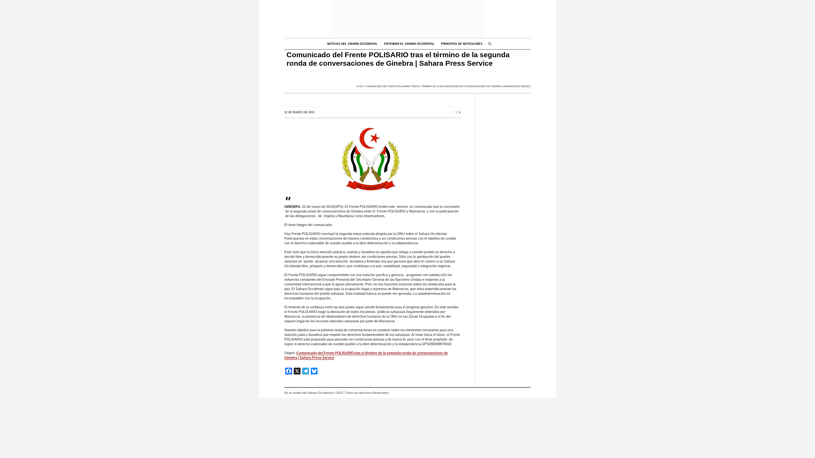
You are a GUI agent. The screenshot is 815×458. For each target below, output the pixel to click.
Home (359, 86)
